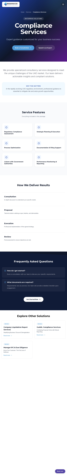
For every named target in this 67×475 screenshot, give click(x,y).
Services (28, 12)
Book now (60, 471)
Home (22, 12)
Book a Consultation (22, 48)
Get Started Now (32, 299)
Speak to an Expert (45, 48)
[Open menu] (63, 4)
